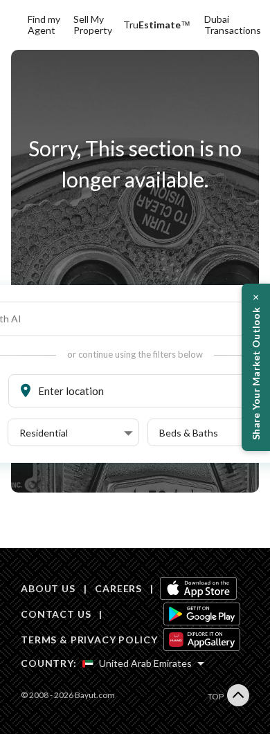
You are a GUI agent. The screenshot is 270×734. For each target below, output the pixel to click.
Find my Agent (44, 24)
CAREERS (118, 588)
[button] (76, 433)
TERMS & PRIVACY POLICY (89, 639)
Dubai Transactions (232, 24)
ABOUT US (48, 588)
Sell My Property (92, 24)
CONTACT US (56, 614)
